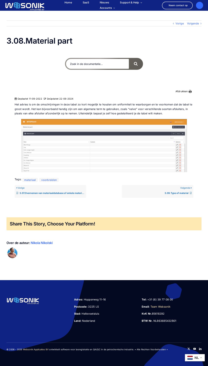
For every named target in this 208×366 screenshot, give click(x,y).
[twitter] (189, 349)
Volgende (193, 23)
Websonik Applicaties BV (35, 349)
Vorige (180, 23)
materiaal (30, 180)
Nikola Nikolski (42, 243)
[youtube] (194, 349)
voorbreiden (49, 180)
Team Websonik (160, 306)
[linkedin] (200, 349)
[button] (184, 91)
